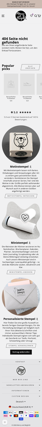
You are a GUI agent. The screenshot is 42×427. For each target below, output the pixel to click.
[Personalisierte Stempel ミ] (21, 297)
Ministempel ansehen (21, 272)
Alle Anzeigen (30, 67)
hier (27, 48)
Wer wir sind (20, 380)
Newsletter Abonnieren (20, 385)
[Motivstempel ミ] (21, 144)
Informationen (20, 391)
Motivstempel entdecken (21, 196)
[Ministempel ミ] (21, 220)
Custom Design (20, 396)
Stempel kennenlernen (21, 346)
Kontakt (20, 362)
